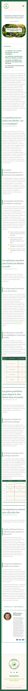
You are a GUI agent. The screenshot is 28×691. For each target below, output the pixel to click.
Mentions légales (13, 679)
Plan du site (21, 679)
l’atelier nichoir (20, 549)
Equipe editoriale (14, 680)
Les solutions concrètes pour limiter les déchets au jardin (14, 57)
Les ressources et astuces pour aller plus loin (14, 66)
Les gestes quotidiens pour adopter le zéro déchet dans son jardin (13, 61)
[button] (23, 6)
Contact (6, 679)
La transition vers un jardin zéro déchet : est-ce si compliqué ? (13, 52)
